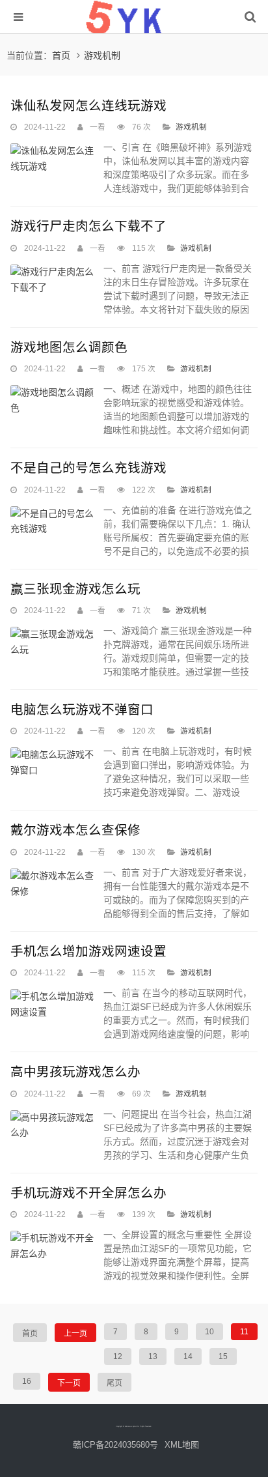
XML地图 (182, 1445)
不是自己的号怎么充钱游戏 (88, 468)
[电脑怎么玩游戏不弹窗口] (53, 763)
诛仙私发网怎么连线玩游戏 (88, 105)
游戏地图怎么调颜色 (68, 347)
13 (152, 1356)
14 (188, 1356)
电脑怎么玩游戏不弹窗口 (82, 709)
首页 (61, 55)
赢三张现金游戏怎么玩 (75, 589)
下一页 (69, 1383)
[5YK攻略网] (134, 32)
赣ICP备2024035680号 (115, 1445)
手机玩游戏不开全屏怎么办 (88, 1193)
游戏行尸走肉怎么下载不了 (88, 226)
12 (117, 1356)
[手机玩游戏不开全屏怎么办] (53, 1246)
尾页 (114, 1383)
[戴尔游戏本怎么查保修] (53, 884)
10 (209, 1331)
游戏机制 (102, 55)
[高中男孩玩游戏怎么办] (53, 1125)
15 (223, 1356)
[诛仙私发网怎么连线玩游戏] (53, 159)
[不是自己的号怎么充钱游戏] (53, 522)
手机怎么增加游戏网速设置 (88, 951)
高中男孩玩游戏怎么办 (75, 1072)
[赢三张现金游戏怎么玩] (53, 642)
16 (26, 1381)
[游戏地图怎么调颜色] (53, 400)
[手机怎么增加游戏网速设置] (53, 1004)
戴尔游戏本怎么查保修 (75, 830)
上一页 (75, 1333)
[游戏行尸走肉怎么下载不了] (53, 280)
